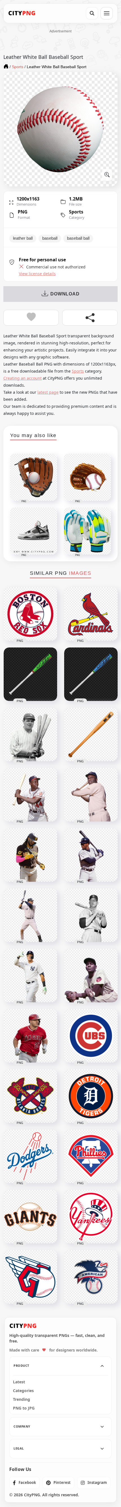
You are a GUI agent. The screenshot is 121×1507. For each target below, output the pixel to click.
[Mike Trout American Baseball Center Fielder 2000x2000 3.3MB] (30, 1036)
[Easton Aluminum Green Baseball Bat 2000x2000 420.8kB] (30, 674)
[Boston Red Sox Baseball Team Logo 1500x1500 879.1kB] (30, 614)
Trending (21, 1399)
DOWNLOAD (64, 293)
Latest (19, 1381)
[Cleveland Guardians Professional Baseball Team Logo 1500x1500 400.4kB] (30, 1277)
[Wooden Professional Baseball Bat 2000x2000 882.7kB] (91, 734)
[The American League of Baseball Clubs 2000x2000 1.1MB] (91, 1277)
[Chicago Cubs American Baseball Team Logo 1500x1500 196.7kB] (91, 1036)
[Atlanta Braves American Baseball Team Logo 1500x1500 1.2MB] (30, 1096)
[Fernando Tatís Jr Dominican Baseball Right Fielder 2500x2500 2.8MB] (30, 855)
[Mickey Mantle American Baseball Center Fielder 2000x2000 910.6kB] (91, 915)
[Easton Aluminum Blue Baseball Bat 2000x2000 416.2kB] (91, 674)
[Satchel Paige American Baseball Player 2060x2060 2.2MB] (91, 975)
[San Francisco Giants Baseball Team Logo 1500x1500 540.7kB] (30, 1216)
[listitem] (24, 1483)
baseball (49, 238)
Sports (76, 212)
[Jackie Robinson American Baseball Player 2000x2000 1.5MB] (91, 795)
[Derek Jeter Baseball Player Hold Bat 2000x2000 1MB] (30, 915)
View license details (37, 273)
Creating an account (22, 378)
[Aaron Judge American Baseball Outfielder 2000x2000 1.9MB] (30, 975)
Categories (23, 1390)
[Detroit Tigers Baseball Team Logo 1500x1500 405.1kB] (91, 1096)
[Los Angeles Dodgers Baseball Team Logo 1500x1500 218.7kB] (30, 1156)
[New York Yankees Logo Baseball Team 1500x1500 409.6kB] (91, 1216)
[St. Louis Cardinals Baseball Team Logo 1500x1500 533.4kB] (91, 614)
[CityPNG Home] (22, 13)
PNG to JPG (24, 1408)
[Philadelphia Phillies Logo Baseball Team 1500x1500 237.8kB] (91, 1156)
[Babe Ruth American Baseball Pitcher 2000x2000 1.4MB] (30, 734)
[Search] (92, 13)
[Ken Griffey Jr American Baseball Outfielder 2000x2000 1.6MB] (91, 855)
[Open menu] (106, 13)
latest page (48, 392)
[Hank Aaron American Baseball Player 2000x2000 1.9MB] (30, 795)
